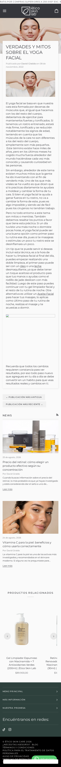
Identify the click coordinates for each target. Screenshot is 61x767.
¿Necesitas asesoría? (16, 744)
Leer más (7, 489)
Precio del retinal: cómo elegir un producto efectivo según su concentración (25, 465)
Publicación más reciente (24, 404)
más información (14, 699)
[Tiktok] (4, 729)
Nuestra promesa (14, 708)
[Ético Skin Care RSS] (57, 415)
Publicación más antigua (24, 397)
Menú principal (13, 691)
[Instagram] (9, 729)
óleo (23, 266)
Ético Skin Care (15, 741)
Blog (35, 744)
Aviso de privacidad (16, 756)
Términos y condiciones (18, 747)
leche (37, 266)
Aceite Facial (45, 293)
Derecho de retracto (17, 759)
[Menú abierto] (7, 11)
